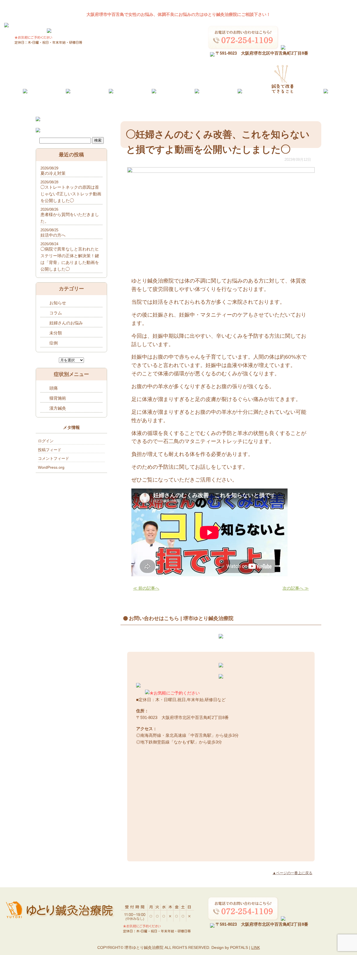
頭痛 (53, 388)
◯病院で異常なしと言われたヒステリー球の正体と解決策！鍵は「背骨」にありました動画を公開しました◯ (69, 259)
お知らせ (57, 302)
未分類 (55, 333)
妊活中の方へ (53, 235)
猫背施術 (57, 398)
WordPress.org (51, 467)
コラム (55, 312)
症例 (53, 343)
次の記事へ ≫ (296, 588)
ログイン (46, 441)
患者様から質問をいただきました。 (69, 217)
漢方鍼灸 (57, 408)
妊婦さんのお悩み (66, 322)
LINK (255, 947)
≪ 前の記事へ (146, 588)
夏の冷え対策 (53, 173)
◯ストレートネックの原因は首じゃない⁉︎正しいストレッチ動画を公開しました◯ (70, 194)
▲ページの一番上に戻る (292, 873)
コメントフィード (53, 458)
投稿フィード (49, 450)
